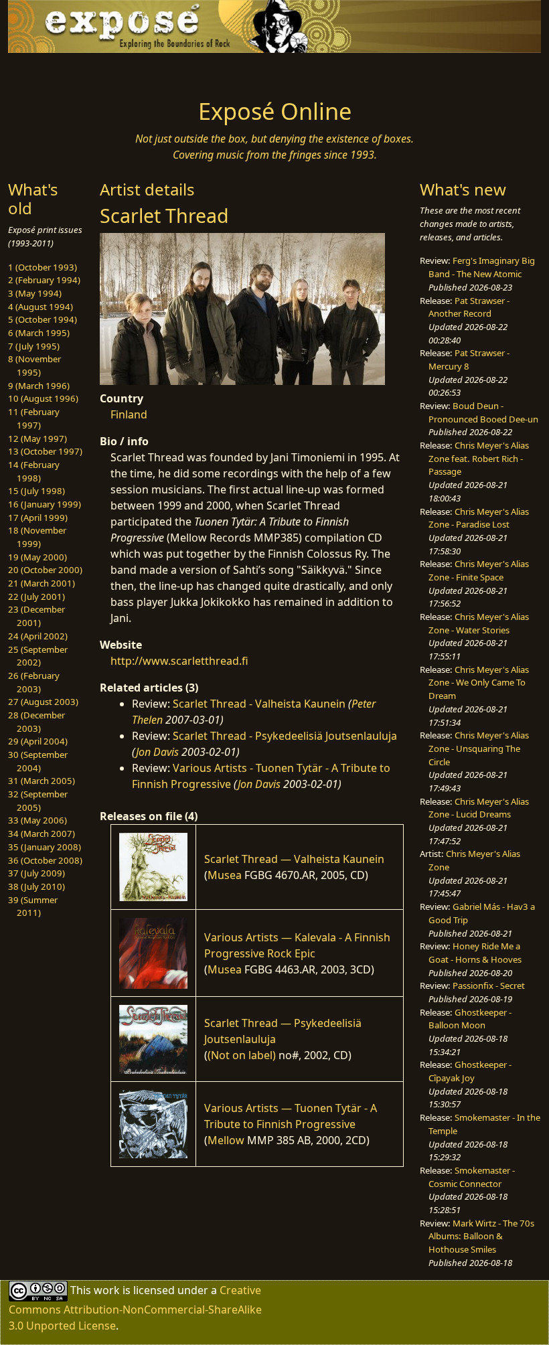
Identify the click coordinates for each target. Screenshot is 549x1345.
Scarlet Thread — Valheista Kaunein (294, 859)
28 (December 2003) (36, 721)
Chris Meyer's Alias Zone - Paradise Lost (478, 518)
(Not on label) (242, 1055)
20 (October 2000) (45, 570)
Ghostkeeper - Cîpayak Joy (470, 1071)
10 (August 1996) (43, 398)
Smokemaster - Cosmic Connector (471, 1177)
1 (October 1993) (42, 267)
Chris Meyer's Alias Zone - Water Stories (478, 623)
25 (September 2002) (38, 656)
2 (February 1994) (44, 280)
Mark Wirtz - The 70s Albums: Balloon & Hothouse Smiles (481, 1236)
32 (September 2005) (38, 800)
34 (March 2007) (41, 833)
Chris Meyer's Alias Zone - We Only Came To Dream (478, 682)
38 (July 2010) (36, 886)
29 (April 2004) (38, 741)
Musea (225, 875)
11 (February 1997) (34, 418)
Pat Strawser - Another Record (468, 307)
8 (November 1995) (34, 365)
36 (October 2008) (45, 860)
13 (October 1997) (45, 451)
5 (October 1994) (42, 319)
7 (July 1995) (34, 346)
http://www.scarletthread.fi (179, 660)
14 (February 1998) (34, 471)
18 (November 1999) (37, 537)
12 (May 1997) (37, 438)
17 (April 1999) (38, 517)
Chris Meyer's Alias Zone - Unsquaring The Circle (478, 748)
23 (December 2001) (36, 616)
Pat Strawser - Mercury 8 (468, 359)
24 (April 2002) (38, 636)
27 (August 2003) (43, 702)
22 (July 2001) (36, 596)
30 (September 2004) (38, 761)
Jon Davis (157, 751)
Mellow (226, 1140)
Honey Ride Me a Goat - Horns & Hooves (475, 952)
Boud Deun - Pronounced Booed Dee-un (483, 412)
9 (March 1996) (39, 386)
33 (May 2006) (37, 820)
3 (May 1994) (35, 293)
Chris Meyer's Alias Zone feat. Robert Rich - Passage (478, 458)
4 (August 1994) (40, 307)
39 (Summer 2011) (33, 906)
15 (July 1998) (36, 491)
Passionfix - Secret (489, 985)
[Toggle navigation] (68, 71)
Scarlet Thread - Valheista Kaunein (259, 703)
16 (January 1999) (44, 504)
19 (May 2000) (37, 557)
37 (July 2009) (36, 873)
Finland (128, 414)
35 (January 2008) (44, 847)
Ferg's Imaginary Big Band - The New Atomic (481, 267)
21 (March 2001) (41, 583)
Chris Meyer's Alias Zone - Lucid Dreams (478, 808)
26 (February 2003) (34, 682)
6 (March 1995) (39, 333)
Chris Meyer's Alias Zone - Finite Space (478, 570)
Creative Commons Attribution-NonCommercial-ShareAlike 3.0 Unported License (135, 1308)
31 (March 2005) (41, 781)
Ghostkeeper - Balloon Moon (470, 1019)
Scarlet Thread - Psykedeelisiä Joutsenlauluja (285, 735)
